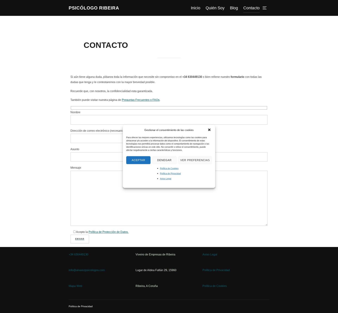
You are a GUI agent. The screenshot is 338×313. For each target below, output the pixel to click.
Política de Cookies (169, 168)
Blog (234, 8)
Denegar (164, 160)
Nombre (75, 112)
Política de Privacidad (170, 173)
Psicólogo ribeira (94, 8)
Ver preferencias (195, 160)
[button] (210, 130)
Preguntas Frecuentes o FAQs (140, 99)
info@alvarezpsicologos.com (87, 270)
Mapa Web (75, 285)
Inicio (195, 8)
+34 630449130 (78, 254)
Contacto (251, 8)
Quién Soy (215, 8)
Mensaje (75, 167)
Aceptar (138, 160)
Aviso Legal (165, 178)
